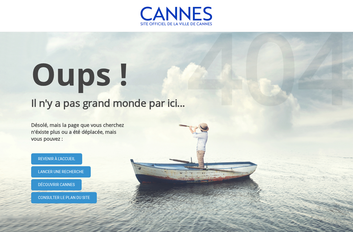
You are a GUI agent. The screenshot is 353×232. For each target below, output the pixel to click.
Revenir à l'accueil (56, 159)
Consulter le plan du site (64, 198)
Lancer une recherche (61, 172)
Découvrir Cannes (56, 185)
